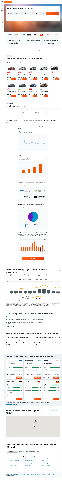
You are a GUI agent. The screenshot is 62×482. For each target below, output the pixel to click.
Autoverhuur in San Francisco (30, 465)
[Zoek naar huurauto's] (2, 10)
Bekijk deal (13, 79)
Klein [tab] (20, 279)
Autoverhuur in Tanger (46, 463)
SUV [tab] (33, 279)
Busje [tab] (37, 279)
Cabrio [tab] (45, 279)
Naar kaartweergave (55, 410)
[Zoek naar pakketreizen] (2, 13)
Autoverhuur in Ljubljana (46, 462)
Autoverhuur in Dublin (29, 458)
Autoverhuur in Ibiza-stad (13, 462)
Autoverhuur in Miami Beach (30, 462)
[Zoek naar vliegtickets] (2, 5)
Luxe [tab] (41, 279)
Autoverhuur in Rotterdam (14, 460)
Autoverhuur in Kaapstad (13, 458)
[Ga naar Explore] (2, 16)
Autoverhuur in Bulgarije (30, 474)
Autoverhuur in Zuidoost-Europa (40, 474)
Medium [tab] (25, 279)
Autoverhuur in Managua (46, 465)
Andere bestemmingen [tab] (12, 451)
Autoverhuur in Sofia (50, 474)
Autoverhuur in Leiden (29, 460)
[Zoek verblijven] (2, 8)
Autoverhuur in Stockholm (46, 460)
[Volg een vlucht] (2, 19)
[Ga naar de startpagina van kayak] (8, 2)
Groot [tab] (29, 279)
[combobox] (11, 11)
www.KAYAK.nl (8, 474)
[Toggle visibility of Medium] (36, 224)
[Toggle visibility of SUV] (26, 226)
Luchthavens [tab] (21, 451)
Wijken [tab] (38, 451)
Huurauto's (14, 474)
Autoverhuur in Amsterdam (14, 463)
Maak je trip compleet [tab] (30, 451)
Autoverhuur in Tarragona (46, 458)
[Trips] (2, 22)
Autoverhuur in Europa (21, 474)
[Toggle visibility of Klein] (26, 224)
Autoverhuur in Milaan (29, 463)
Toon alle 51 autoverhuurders (12, 404)
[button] (2, 2)
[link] (33, 258)
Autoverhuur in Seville (13, 465)
